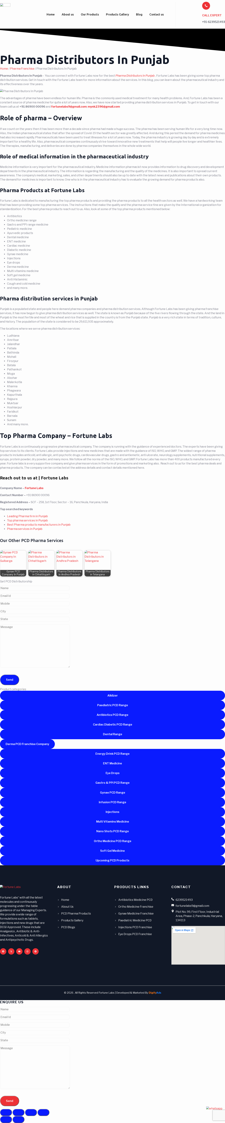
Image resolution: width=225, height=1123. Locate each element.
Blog (139, 14)
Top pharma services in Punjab (27, 520)
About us (68, 14)
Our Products (90, 14)
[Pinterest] (35, 951)
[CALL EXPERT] (206, 6)
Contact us (156, 14)
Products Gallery (117, 14)
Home (51, 14)
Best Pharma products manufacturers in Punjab (39, 524)
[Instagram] (27, 951)
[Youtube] (19, 951)
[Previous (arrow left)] (6, 1119)
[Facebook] (3, 951)
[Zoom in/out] (6, 1112)
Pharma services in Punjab (24, 529)
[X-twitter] (11, 951)
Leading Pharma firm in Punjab (27, 516)
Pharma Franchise (22, 68)
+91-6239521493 (213, 22)
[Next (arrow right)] (18, 1119)
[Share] (31, 1112)
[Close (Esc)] (43, 1112)
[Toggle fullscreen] (18, 1112)
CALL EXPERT (212, 15)
